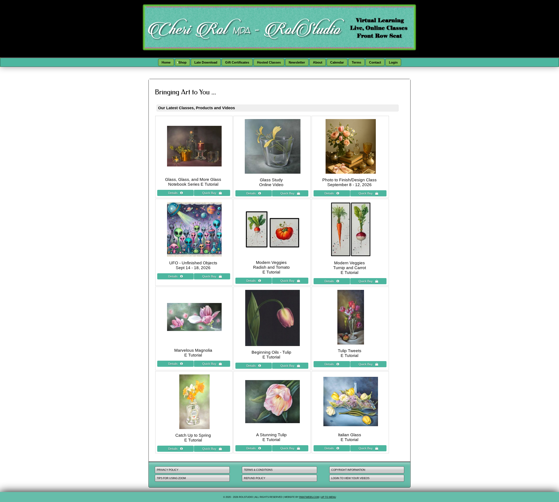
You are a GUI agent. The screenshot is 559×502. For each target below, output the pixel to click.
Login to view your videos (350, 478)
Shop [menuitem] (182, 62)
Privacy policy (167, 469)
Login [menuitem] (393, 62)
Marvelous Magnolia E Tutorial (193, 352)
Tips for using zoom (171, 478)
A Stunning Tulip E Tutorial (271, 437)
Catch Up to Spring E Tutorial (193, 437)
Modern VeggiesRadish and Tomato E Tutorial (271, 267)
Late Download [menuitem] (205, 62)
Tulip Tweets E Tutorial (349, 353)
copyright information (348, 469)
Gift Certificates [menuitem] (237, 62)
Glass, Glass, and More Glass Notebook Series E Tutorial (193, 182)
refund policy (254, 478)
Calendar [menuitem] (337, 62)
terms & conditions (258, 469)
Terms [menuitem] (356, 62)
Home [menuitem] (166, 62)
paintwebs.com (309, 497)
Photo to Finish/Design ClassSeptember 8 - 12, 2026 (349, 182)
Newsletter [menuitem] (297, 62)
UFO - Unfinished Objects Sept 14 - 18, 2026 (193, 265)
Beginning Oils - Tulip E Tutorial (271, 354)
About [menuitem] (317, 62)
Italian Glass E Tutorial (349, 437)
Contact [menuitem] (375, 62)
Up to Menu (328, 497)
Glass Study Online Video (271, 182)
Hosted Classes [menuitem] (269, 62)
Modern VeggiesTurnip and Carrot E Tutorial (349, 268)
